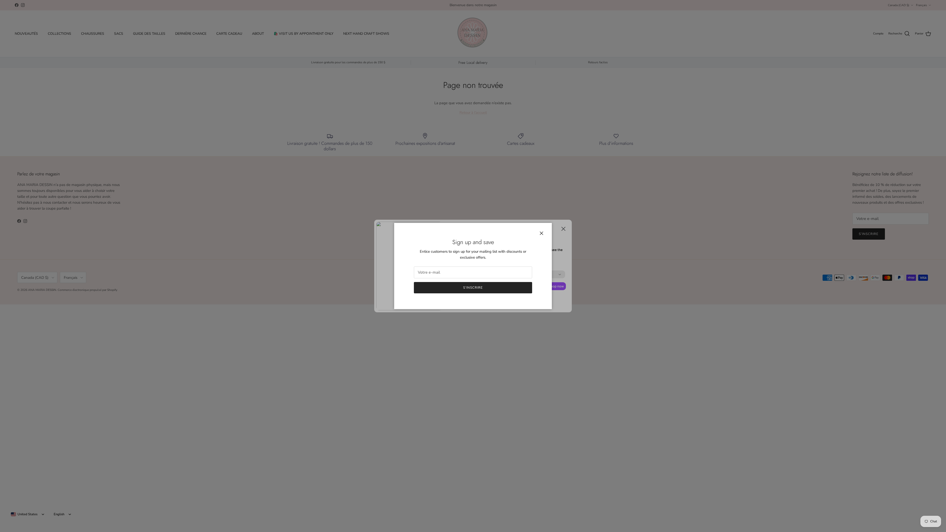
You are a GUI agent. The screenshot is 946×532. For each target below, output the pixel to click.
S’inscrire (473, 287)
